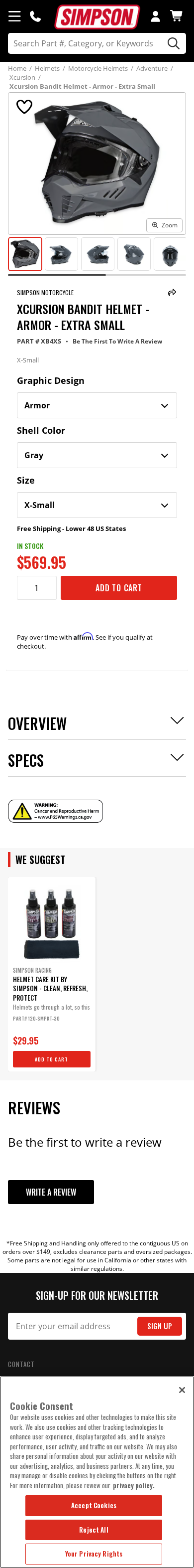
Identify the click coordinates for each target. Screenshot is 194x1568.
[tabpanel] (52, 974)
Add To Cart (119, 588)
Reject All (93, 1530)
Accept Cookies (93, 1505)
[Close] (182, 1390)
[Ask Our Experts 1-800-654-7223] (35, 15)
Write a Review (51, 1192)
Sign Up (159, 1326)
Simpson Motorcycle (45, 292)
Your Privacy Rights (93, 1554)
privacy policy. (134, 1485)
